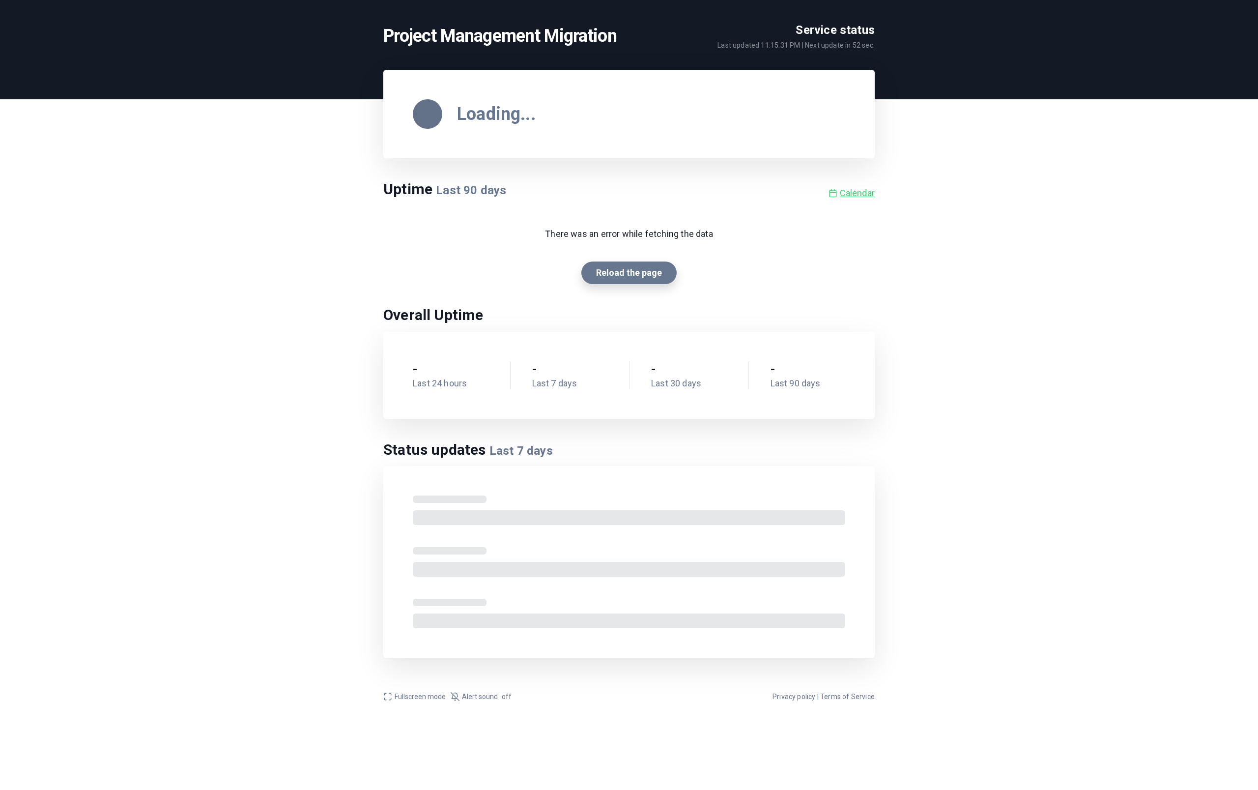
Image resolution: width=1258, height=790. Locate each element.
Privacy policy (794, 697)
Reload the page (629, 272)
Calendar (857, 193)
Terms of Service (847, 697)
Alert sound (487, 697)
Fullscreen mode (420, 697)
